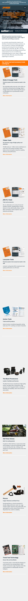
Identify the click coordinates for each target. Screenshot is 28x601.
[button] (25, 8)
